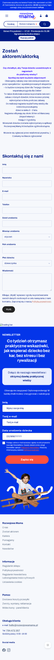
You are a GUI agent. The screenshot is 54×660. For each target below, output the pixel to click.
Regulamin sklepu (11, 566)
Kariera (6, 536)
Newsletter (8, 548)
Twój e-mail (9, 416)
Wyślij (8, 309)
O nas (5, 527)
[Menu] (7, 16)
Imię (4, 164)
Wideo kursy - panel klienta (15, 608)
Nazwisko (7, 178)
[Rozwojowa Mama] (27, 16)
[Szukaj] (44, 24)
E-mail (5, 191)
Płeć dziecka (8, 258)
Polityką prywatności (41, 302)
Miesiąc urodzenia (10, 231)
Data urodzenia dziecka (17, 430)
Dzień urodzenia (9, 218)
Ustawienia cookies (12, 582)
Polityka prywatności (31, 450)
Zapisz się (27, 459)
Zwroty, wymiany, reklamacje (16, 603)
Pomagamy (8, 540)
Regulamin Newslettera (30, 448)
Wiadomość (7, 271)
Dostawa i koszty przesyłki (15, 599)
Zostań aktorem (10, 531)
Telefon (5, 204)
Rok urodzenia (9, 244)
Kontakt (6, 544)
